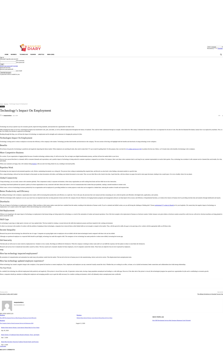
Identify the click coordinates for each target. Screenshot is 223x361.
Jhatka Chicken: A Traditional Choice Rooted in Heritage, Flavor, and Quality (20, 334)
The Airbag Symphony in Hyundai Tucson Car (210, 294)
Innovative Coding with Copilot (8, 294)
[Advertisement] (111, 88)
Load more (3, 346)
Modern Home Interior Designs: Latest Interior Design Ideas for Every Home (94, 317)
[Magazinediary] (31, 48)
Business (6, 104)
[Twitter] (22, 120)
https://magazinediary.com (19, 304)
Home (1, 104)
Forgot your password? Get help (9, 66)
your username (20, 60)
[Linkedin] (222, 40)
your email (19, 71)
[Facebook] (16, 120)
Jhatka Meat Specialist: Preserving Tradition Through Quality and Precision (20, 341)
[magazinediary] (1, 115)
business (34, 164)
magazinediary (8, 115)
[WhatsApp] (35, 120)
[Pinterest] (28, 120)
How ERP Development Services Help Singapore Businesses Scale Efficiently (18, 317)
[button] (221, 54)
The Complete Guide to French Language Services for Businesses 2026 (16, 323)
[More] (41, 120)
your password (20, 62)
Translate (220, 48)
